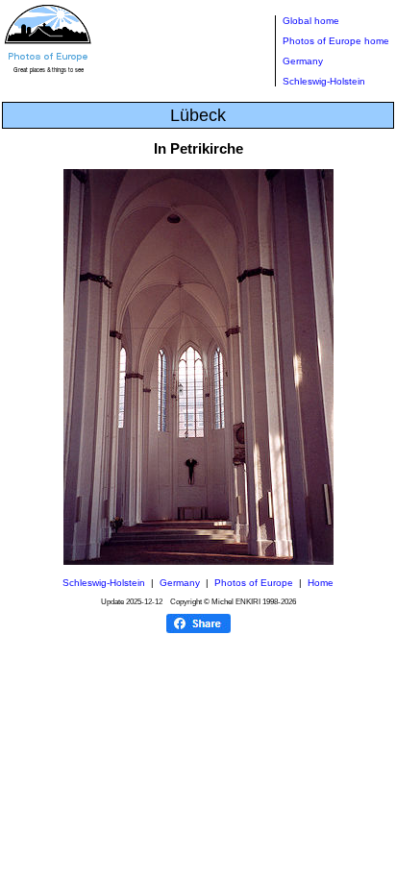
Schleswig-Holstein (324, 81)
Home (321, 582)
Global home (311, 20)
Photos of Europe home (336, 41)
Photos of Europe (253, 582)
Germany (303, 61)
